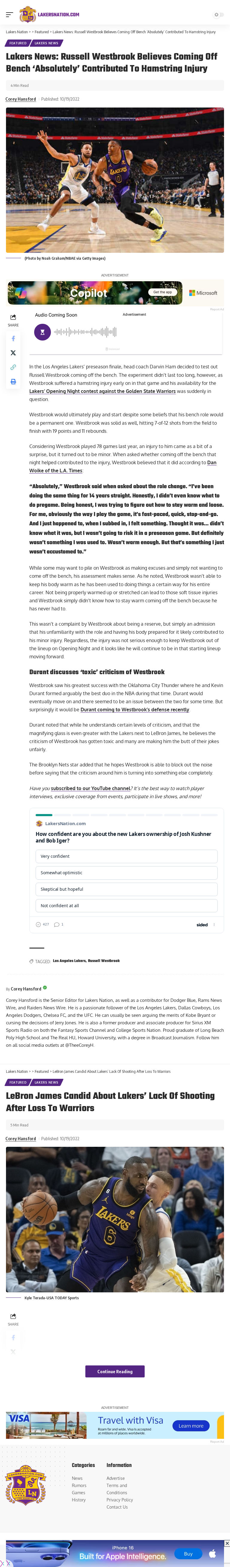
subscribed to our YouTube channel (90, 788)
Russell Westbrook (104, 961)
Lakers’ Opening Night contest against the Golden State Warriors (102, 391)
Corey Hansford (20, 99)
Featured (18, 43)
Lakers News (46, 43)
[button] (11, 14)
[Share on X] (13, 353)
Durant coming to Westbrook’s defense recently (135, 710)
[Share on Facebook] (13, 338)
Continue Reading (115, 1371)
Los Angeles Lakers (69, 961)
